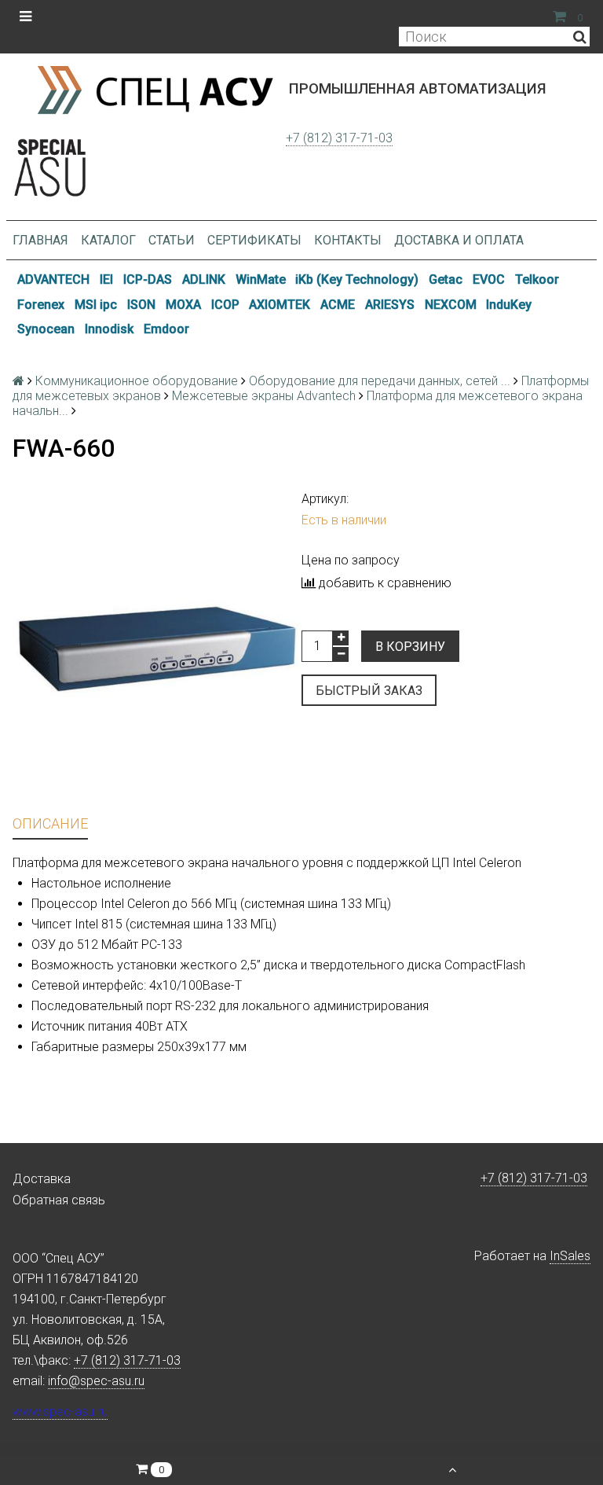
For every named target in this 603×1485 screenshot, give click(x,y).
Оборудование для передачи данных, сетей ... (379, 380)
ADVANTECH (53, 279)
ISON (141, 304)
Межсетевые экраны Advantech (264, 395)
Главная (40, 240)
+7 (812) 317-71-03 (339, 137)
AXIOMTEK (279, 304)
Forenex (40, 304)
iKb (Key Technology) (356, 279)
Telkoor (537, 279)
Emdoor (166, 329)
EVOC (489, 279)
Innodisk (109, 329)
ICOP (225, 304)
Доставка (42, 1178)
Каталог (108, 240)
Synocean (46, 329)
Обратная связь (59, 1200)
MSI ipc (96, 304)
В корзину (410, 646)
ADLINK (203, 279)
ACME (337, 304)
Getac (445, 279)
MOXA (183, 304)
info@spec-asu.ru (96, 1380)
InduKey (509, 304)
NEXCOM (451, 304)
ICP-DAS (147, 279)
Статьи (171, 240)
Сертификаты (254, 240)
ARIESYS (390, 304)
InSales (570, 1255)
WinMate (261, 279)
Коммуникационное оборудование (136, 380)
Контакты (348, 240)
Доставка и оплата (459, 240)
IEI (106, 279)
